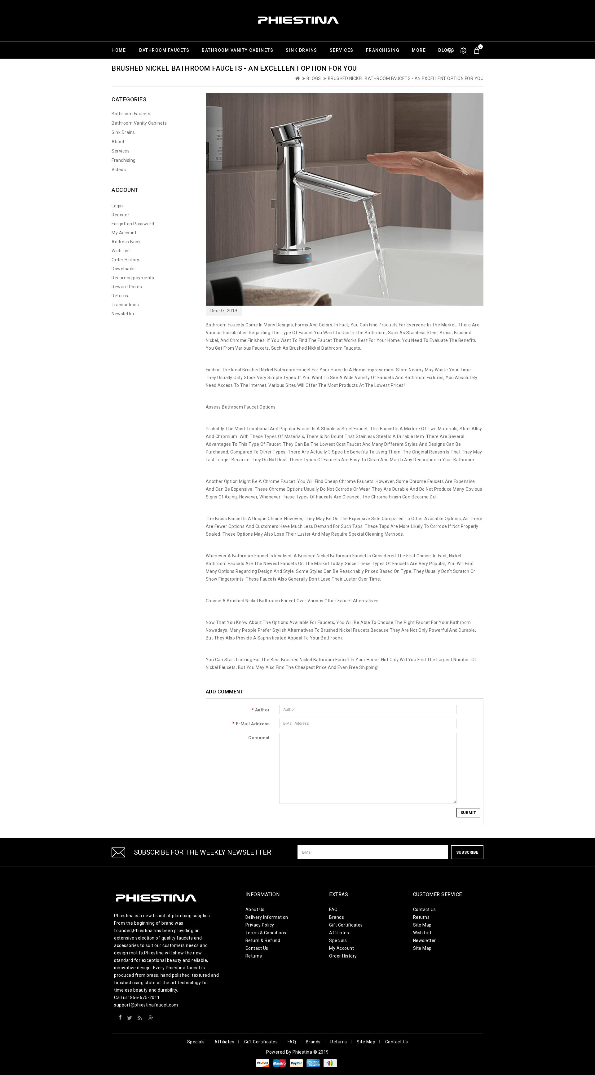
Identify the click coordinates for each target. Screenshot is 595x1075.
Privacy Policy (259, 924)
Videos (119, 169)
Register (120, 214)
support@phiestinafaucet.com (146, 1004)
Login (117, 205)
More (419, 50)
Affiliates (339, 932)
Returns (120, 295)
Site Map (422, 924)
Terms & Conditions (265, 932)
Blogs (313, 78)
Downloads (123, 268)
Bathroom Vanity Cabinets (237, 50)
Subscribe (467, 852)
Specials (338, 940)
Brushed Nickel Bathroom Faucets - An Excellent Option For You (406, 78)
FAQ (333, 909)
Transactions (125, 304)
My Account (124, 232)
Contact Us (256, 948)
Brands (336, 917)
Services (342, 50)
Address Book (126, 241)
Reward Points (127, 286)
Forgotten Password (133, 223)
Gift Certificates (346, 924)
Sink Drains (301, 50)
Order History (125, 259)
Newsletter (123, 313)
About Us (255, 909)
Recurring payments (133, 277)
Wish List (121, 250)
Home (119, 50)
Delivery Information (266, 917)
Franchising (383, 50)
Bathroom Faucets (164, 50)
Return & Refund (262, 940)
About (118, 141)
